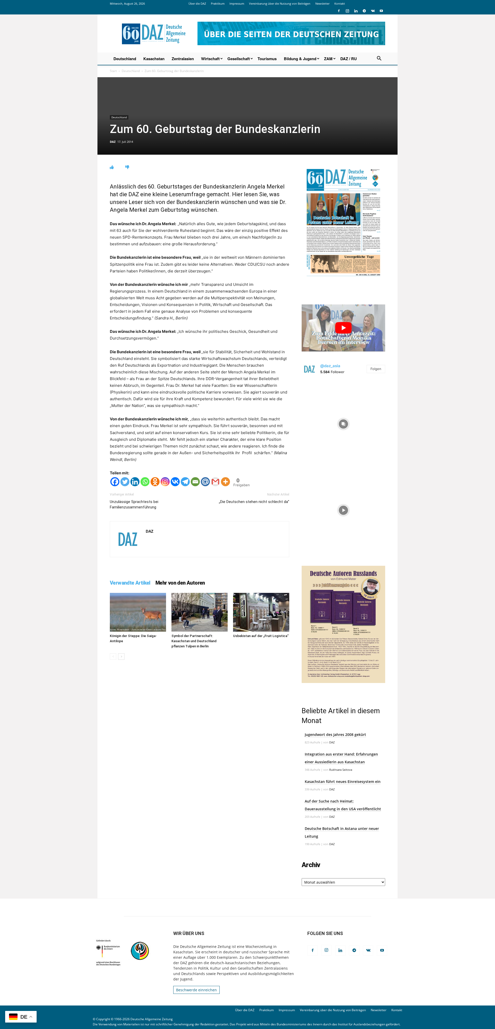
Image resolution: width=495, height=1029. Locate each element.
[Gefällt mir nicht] (127, 167)
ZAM (328, 58)
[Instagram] (347, 10)
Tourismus (267, 58)
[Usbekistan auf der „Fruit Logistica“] (261, 612)
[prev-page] (113, 656)
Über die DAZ (197, 3)
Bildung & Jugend (300, 58)
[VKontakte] (373, 10)
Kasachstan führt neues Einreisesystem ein (343, 781)
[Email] (195, 481)
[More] (225, 481)
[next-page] (121, 656)
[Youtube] (381, 10)
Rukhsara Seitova (340, 770)
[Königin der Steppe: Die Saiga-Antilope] (138, 612)
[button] (379, 59)
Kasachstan (153, 58)
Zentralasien (183, 58)
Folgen (375, 369)
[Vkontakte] (175, 481)
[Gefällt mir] (112, 167)
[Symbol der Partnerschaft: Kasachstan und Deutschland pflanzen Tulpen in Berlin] (199, 612)
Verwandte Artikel (130, 583)
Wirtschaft (210, 58)
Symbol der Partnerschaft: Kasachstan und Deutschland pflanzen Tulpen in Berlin (194, 641)
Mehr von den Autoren (180, 583)
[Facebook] (339, 10)
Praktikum (218, 3)
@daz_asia (330, 365)
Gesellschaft (238, 58)
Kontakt (339, 3)
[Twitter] (124, 481)
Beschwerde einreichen (196, 989)
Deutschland (124, 58)
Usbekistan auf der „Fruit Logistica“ (260, 636)
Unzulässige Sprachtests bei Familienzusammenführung (134, 504)
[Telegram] (364, 10)
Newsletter (322, 3)
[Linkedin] (356, 10)
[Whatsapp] (145, 481)
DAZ (113, 142)
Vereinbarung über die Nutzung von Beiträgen (279, 3)
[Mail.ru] (205, 481)
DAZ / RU (348, 58)
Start (113, 71)
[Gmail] (215, 481)
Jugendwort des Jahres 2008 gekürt (335, 734)
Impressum (236, 3)
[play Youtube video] (343, 327)
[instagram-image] (343, 423)
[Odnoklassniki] (155, 481)
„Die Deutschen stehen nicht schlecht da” (254, 501)
